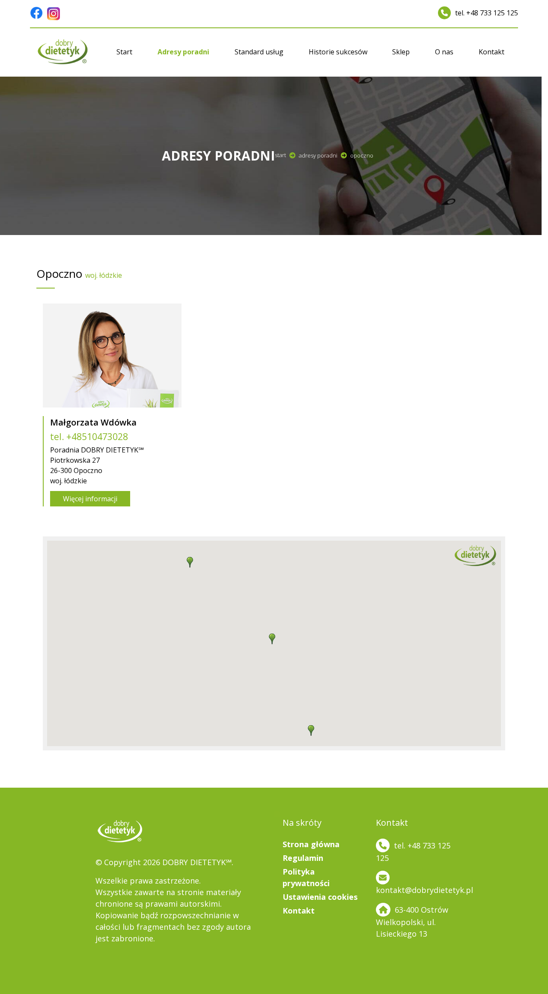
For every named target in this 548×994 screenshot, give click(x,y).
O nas (444, 52)
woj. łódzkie (103, 275)
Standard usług (259, 52)
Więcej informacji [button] (90, 498)
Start (124, 52)
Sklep (401, 52)
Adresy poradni (183, 52)
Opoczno (361, 155)
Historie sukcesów (338, 52)
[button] (311, 729)
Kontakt (491, 52)
